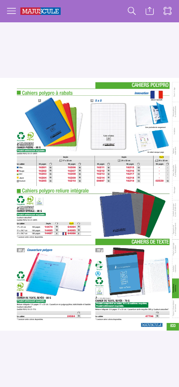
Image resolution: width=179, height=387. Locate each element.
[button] (11, 11)
